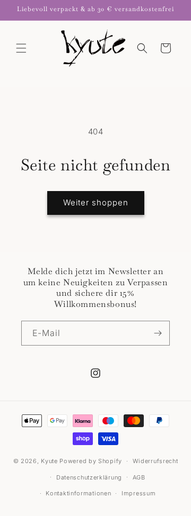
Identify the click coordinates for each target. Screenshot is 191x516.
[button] (21, 48)
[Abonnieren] (157, 333)
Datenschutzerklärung (89, 477)
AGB (139, 477)
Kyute (49, 461)
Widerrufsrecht (155, 461)
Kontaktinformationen (78, 493)
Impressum (138, 493)
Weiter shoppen (95, 202)
